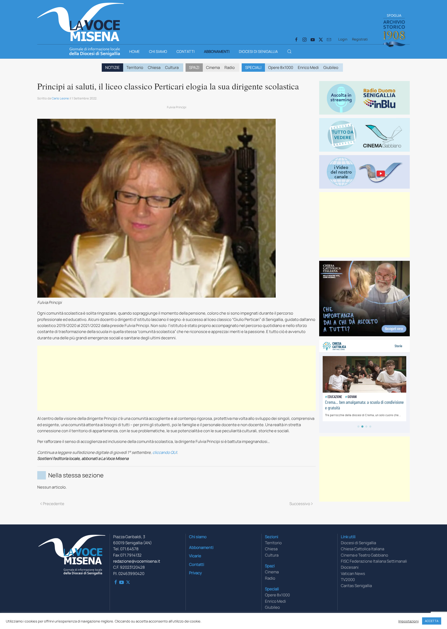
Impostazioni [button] (408, 621)
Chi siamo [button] (158, 51)
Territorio (134, 67)
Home (134, 51)
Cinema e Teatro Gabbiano (364, 555)
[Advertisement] (176, 378)
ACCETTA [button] (431, 621)
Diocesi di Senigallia (258, 51)
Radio (229, 67)
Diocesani (350, 567)
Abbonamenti (217, 51)
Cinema (213, 67)
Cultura (172, 67)
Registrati (360, 39)
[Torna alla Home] (80, 21)
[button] (289, 51)
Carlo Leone (60, 98)
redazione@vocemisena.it (136, 561)
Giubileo (330, 67)
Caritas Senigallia (356, 585)
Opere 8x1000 (280, 67)
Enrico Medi (308, 67)
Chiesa (154, 67)
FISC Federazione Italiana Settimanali (374, 561)
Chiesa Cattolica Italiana (362, 548)
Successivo (299, 503)
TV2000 (348, 579)
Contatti (185, 51)
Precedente (53, 503)
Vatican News (353, 573)
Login (342, 39)
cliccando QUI (164, 452)
